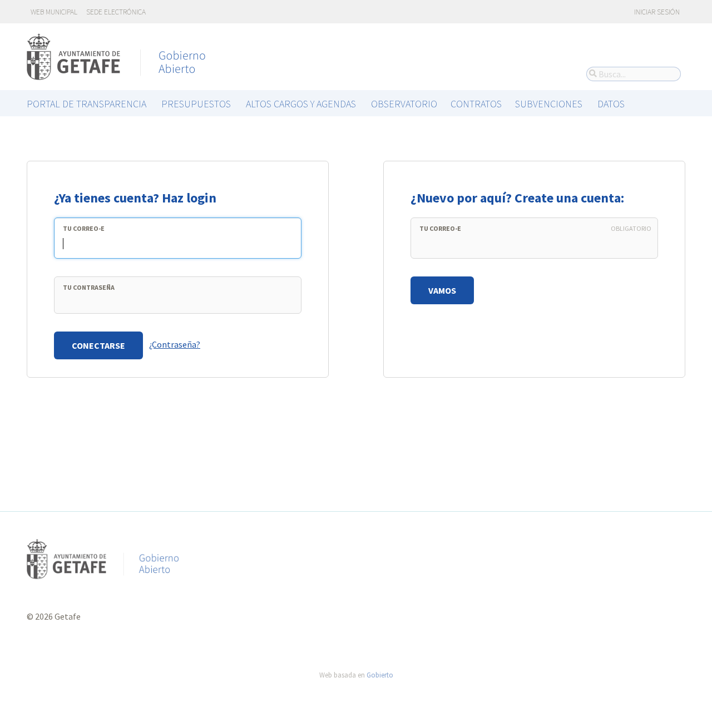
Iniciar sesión (656, 12)
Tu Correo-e (84, 228)
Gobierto (380, 674)
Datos (611, 103)
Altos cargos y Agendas (301, 103)
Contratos (476, 103)
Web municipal (54, 12)
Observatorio (404, 103)
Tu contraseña (89, 287)
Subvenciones (548, 103)
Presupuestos (196, 103)
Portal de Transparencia (86, 103)
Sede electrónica (116, 12)
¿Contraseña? (174, 344)
